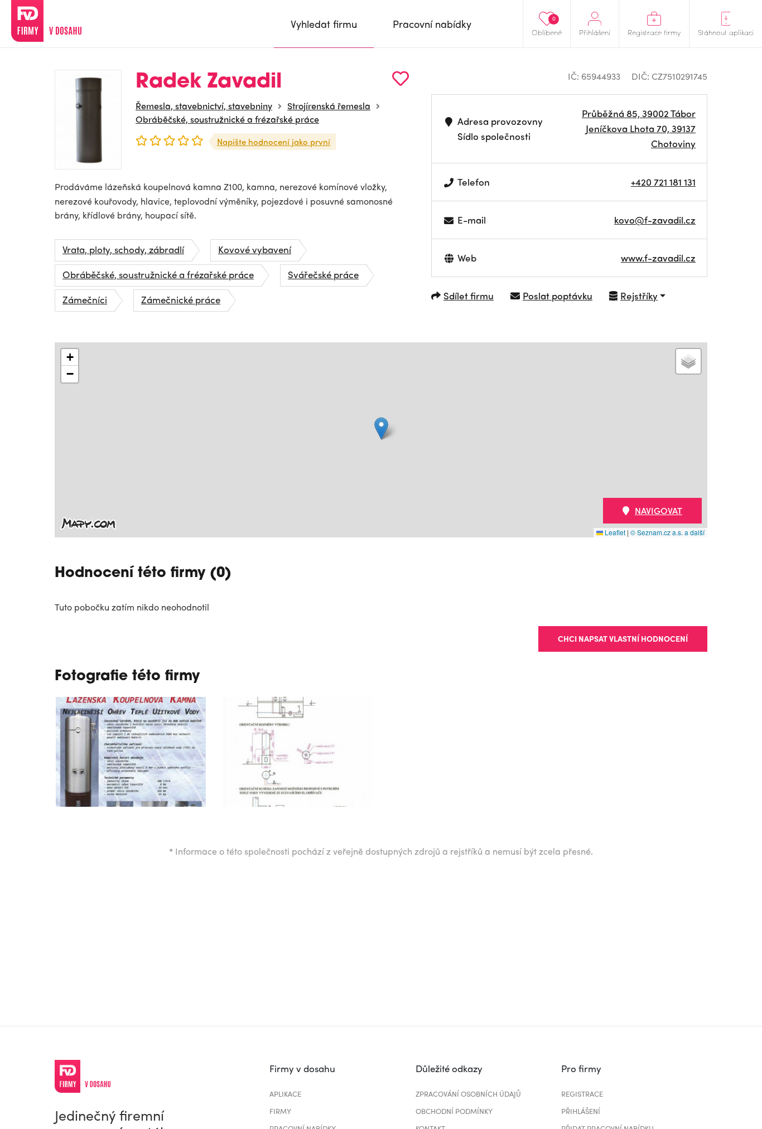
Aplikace (285, 1093)
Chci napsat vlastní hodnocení (623, 638)
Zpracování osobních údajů (468, 1093)
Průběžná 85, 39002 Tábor (639, 113)
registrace (582, 1093)
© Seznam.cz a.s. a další (667, 532)
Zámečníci (84, 299)
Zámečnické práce (180, 299)
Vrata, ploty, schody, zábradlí (123, 249)
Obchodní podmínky (454, 1111)
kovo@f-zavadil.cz (655, 219)
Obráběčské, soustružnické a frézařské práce (227, 119)
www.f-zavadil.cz (658, 257)
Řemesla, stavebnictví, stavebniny (204, 105)
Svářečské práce (323, 274)
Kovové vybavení (254, 249)
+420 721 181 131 (663, 181)
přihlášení (580, 1111)
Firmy (280, 1111)
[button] (381, 428)
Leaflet (614, 532)
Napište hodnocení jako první (273, 141)
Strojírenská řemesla (328, 105)
